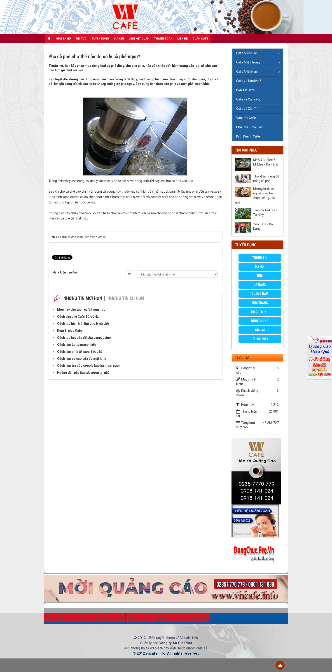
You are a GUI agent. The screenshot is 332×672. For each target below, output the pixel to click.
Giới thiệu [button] (63, 38)
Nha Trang (260, 303)
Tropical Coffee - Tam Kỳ (265, 212)
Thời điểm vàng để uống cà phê (266, 179)
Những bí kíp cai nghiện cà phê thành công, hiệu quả (255, 195)
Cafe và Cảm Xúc (248, 99)
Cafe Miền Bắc (246, 53)
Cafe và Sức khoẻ (248, 81)
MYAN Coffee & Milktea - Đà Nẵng (265, 162)
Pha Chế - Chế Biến (249, 127)
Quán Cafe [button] (200, 38)
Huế (260, 276)
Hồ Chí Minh (260, 312)
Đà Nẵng (260, 285)
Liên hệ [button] (182, 38)
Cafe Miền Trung (248, 62)
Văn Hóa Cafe (246, 118)
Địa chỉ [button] (119, 38)
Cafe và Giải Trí (246, 108)
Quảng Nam (259, 294)
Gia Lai (260, 330)
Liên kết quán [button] (139, 38)
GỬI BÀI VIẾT (259, 339)
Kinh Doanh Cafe (248, 136)
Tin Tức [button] (81, 38)
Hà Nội (259, 266)
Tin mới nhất (247, 150)
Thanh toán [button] (163, 38)
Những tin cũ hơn (126, 298)
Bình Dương (260, 321)
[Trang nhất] (49, 38)
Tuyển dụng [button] (100, 38)
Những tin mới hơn (82, 298)
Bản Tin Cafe (245, 90)
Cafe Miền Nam (247, 71)
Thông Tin (259, 257)
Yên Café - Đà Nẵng (263, 226)
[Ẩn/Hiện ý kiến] (129, 274)
